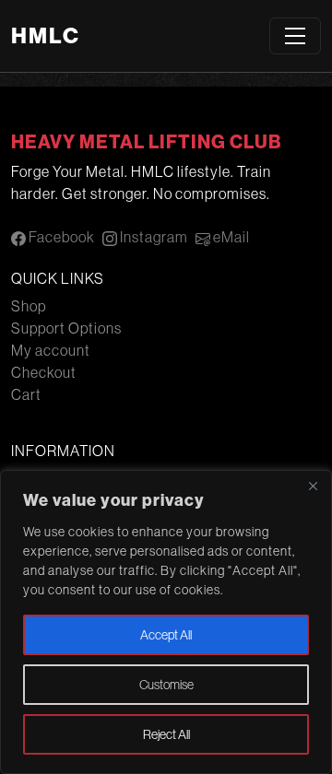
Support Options (66, 328)
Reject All (166, 734)
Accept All (166, 634)
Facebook (60, 237)
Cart (26, 394)
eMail (230, 237)
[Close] (313, 486)
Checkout (44, 372)
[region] (166, 622)
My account (50, 350)
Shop (28, 306)
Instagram (152, 237)
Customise (166, 684)
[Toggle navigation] (295, 36)
